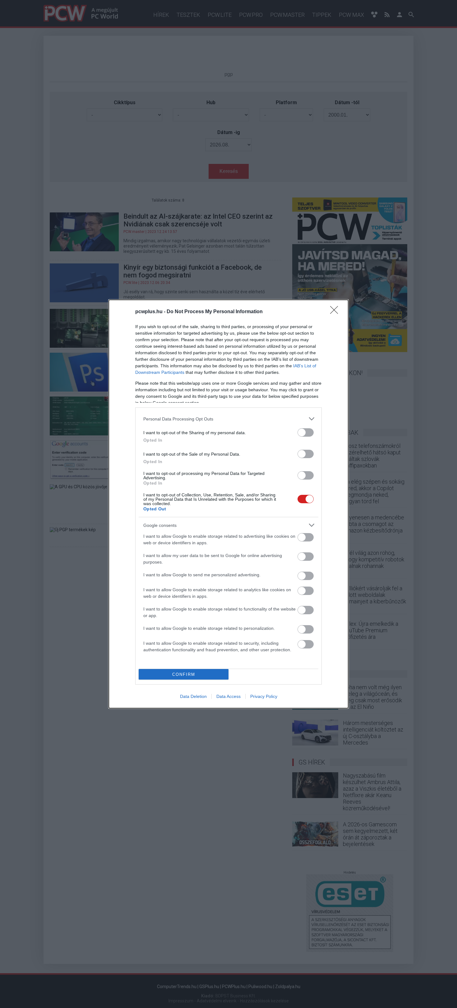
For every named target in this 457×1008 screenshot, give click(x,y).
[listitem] (228, 419)
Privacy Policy (263, 696)
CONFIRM (183, 674)
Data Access (228, 696)
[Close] (336, 312)
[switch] (306, 432)
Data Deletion (193, 696)
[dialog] (228, 504)
